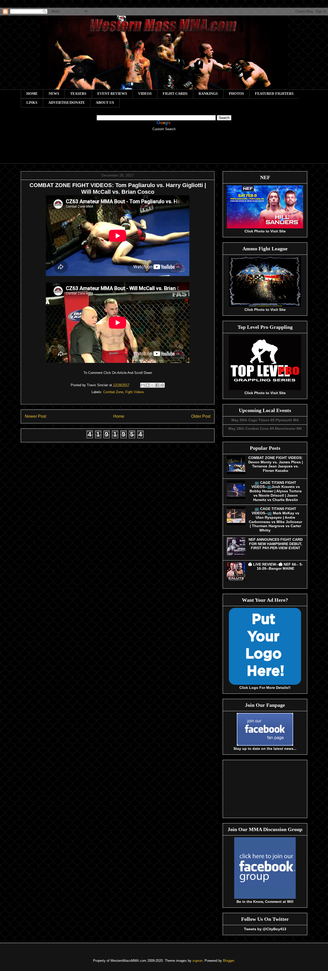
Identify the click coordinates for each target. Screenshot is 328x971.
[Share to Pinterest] (162, 385)
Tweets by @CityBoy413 (265, 929)
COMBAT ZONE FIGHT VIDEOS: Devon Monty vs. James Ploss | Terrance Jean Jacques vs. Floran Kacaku (275, 464)
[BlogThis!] (147, 385)
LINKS (31, 103)
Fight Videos (134, 392)
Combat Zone (113, 392)
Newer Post (35, 416)
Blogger (228, 961)
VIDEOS (145, 94)
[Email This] (142, 385)
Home (118, 416)
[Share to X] (152, 385)
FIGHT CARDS (175, 94)
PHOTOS (236, 94)
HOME (32, 94)
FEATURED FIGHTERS (274, 94)
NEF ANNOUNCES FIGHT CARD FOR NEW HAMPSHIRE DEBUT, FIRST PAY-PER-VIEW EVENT (276, 543)
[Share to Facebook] (157, 385)
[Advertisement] (164, 150)
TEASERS (78, 94)
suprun (197, 961)
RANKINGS (208, 94)
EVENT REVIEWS (112, 94)
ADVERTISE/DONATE (66, 103)
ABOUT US (105, 103)
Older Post (200, 416)
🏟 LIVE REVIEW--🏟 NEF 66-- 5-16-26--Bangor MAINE (275, 566)
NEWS (54, 94)
